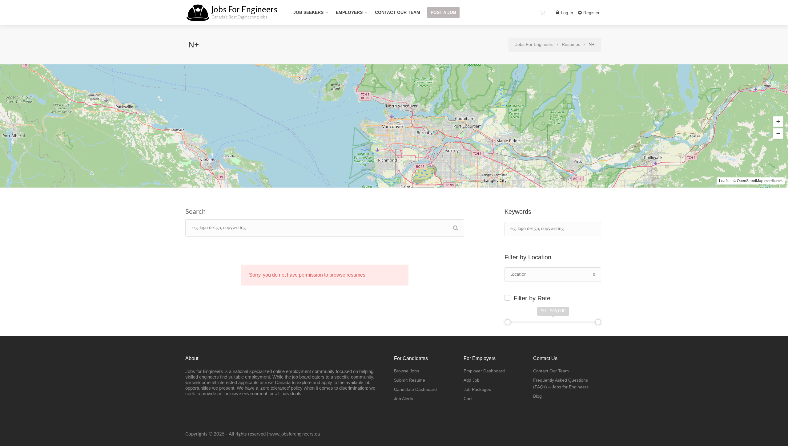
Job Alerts (403, 398)
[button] (778, 121)
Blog (537, 396)
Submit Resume (409, 380)
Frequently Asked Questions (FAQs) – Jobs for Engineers (561, 383)
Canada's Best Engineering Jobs (239, 16)
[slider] (508, 322)
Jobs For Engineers (244, 9)
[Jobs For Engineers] (197, 16)
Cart (468, 398)
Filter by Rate (532, 298)
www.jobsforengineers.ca (294, 433)
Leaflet (724, 181)
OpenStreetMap (750, 181)
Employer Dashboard (484, 370)
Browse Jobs (406, 370)
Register (591, 12)
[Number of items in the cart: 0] (542, 12)
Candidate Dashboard (415, 389)
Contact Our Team (397, 12)
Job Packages (477, 389)
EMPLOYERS (349, 12)
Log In (566, 12)
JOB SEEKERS (308, 12)
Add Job (472, 380)
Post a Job (443, 12)
